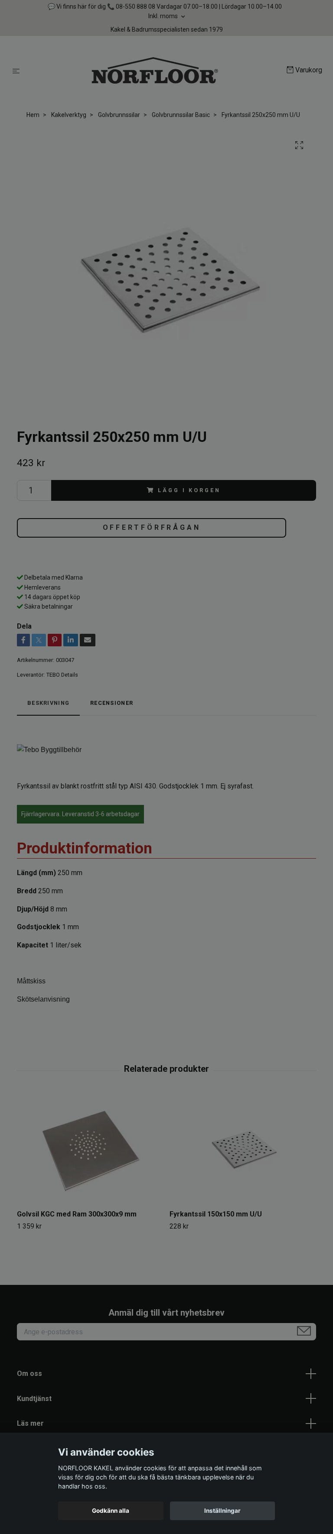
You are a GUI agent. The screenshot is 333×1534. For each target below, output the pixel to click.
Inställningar (222, 1510)
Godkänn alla (110, 1510)
